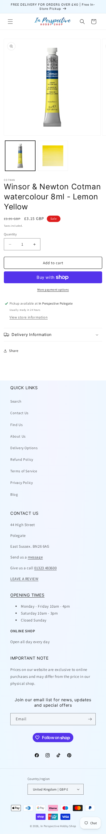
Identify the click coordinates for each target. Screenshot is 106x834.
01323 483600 (45, 567)
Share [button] (14, 350)
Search (16, 401)
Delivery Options (24, 448)
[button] (10, 21)
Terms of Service (23, 471)
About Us (18, 436)
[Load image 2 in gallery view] (53, 156)
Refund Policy (21, 459)
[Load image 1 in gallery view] (20, 156)
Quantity (10, 234)
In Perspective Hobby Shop (58, 826)
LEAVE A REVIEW (24, 578)
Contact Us (19, 413)
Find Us (16, 424)
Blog (14, 494)
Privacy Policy (21, 482)
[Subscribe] (89, 719)
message (35, 557)
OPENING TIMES (27, 595)
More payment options (53, 289)
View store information (29, 317)
